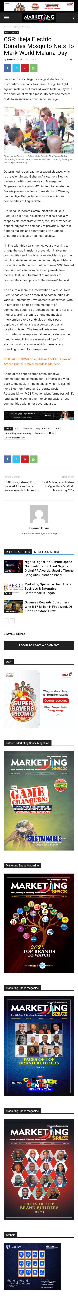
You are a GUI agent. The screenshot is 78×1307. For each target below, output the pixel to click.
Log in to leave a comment (39, 645)
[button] (6, 17)
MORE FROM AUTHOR (47, 551)
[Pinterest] (25, 68)
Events (8, 571)
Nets (51, 433)
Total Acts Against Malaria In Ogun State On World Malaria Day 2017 (57, 486)
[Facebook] (7, 68)
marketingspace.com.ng (18, 433)
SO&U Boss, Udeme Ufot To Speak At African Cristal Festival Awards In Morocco (21, 486)
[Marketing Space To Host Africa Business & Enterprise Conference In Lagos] (13, 588)
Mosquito (40, 433)
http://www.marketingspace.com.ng (39, 533)
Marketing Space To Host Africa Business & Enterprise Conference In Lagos (48, 588)
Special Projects (22, 26)
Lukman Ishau (15, 59)
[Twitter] (16, 68)
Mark (56, 428)
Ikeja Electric (42, 428)
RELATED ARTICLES (18, 551)
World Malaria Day (15, 437)
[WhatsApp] (33, 68)
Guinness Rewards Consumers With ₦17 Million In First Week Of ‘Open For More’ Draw (48, 606)
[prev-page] (6, 620)
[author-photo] (39, 522)
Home (7, 26)
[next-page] (12, 620)
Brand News (11, 611)
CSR (17, 428)
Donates (27, 428)
